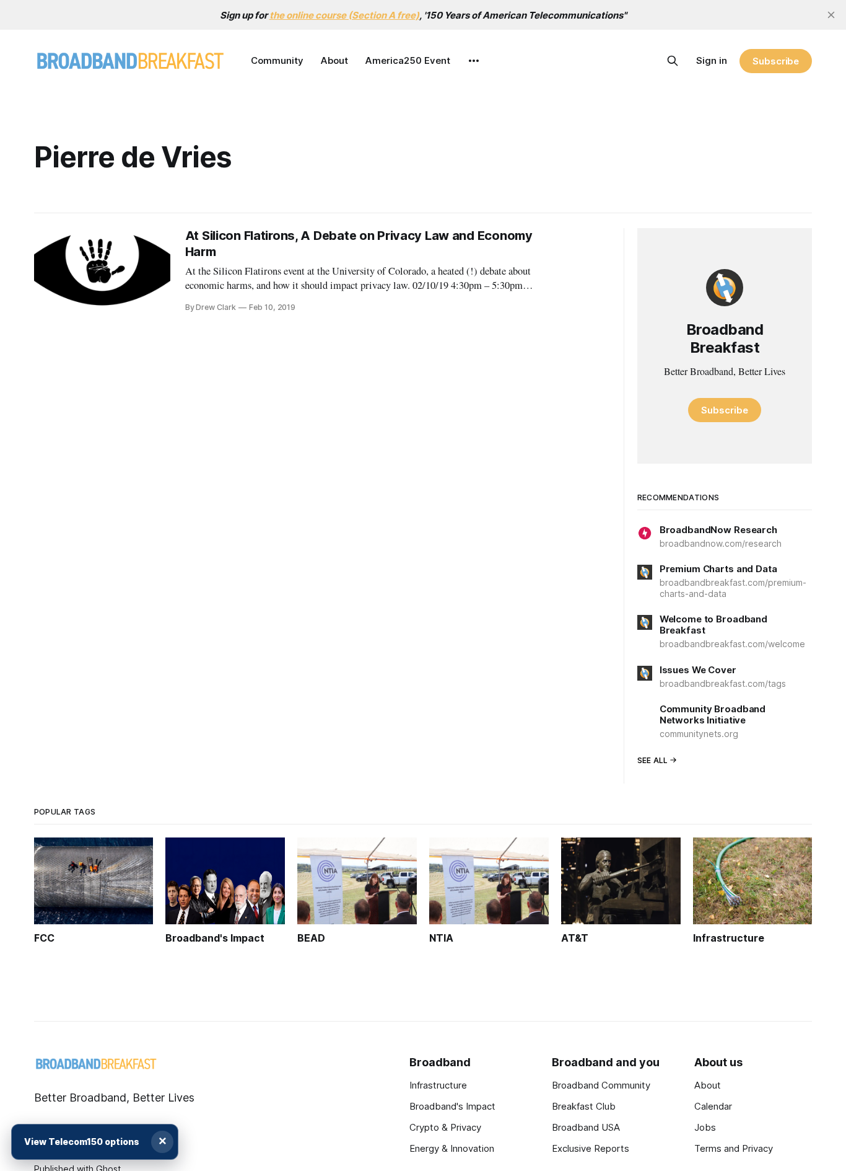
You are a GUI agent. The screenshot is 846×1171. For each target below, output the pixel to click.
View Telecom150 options (81, 1141)
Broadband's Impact (452, 1106)
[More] (474, 61)
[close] (831, 15)
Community (277, 60)
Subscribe (775, 61)
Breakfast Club (584, 1106)
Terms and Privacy (733, 1148)
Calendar (713, 1106)
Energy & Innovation (451, 1148)
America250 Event (407, 60)
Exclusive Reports (590, 1148)
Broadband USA (586, 1127)
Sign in (711, 60)
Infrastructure (438, 1085)
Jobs (705, 1127)
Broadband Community (601, 1085)
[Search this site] (672, 61)
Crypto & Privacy (445, 1127)
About (334, 60)
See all (652, 760)
